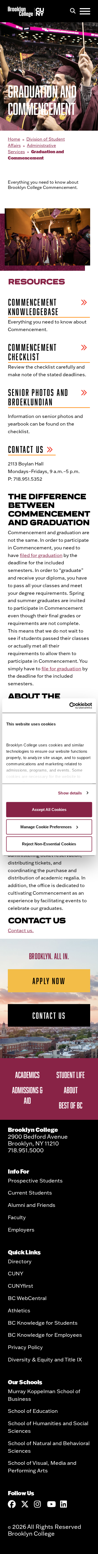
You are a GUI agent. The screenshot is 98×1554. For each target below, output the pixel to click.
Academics (27, 1074)
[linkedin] (64, 1504)
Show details (70, 793)
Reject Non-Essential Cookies (49, 844)
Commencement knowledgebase (33, 307)
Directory (20, 1261)
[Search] (72, 11)
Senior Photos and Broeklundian (38, 397)
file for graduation (61, 669)
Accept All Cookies (49, 809)
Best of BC (70, 1105)
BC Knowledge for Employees (45, 1334)
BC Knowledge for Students (43, 1322)
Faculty (17, 1217)
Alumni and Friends (31, 1204)
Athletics (19, 1310)
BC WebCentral (27, 1298)
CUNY (15, 1273)
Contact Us (26, 449)
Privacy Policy (25, 1347)
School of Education (33, 1410)
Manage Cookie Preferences (46, 826)
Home (14, 139)
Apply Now (49, 980)
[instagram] (38, 1504)
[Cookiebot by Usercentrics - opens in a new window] (70, 705)
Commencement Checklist (32, 352)
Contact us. (21, 930)
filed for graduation (41, 555)
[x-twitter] (25, 1504)
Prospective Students (35, 1180)
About (71, 1090)
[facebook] (12, 1504)
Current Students (30, 1192)
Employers (21, 1229)
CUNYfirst (20, 1285)
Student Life (70, 1074)
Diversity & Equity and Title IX (45, 1359)
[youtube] (51, 1504)
